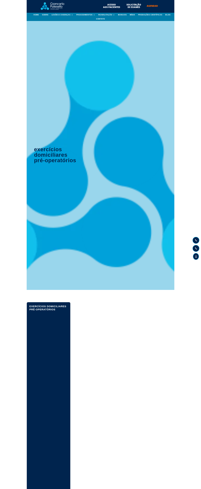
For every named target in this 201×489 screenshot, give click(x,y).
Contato (100, 19)
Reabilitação (105, 15)
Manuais (122, 15)
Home (36, 15)
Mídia (132, 15)
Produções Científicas (150, 15)
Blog (168, 15)
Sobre (45, 15)
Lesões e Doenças (61, 15)
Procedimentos (84, 15)
